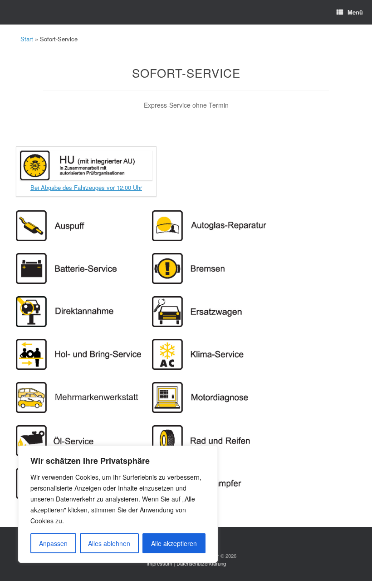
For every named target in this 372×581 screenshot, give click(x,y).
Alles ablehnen (109, 543)
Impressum (159, 563)
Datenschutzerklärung (201, 563)
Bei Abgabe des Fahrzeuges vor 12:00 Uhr (86, 187)
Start (26, 39)
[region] (118, 504)
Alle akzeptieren (174, 543)
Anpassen (53, 543)
